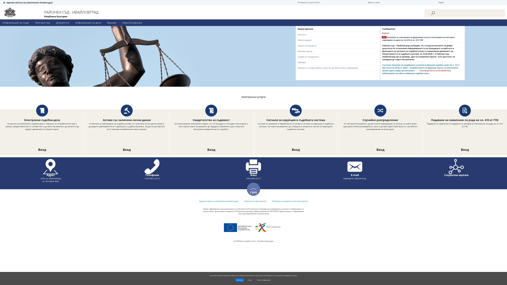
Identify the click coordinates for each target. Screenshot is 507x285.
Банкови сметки (305, 51)
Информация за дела (88, 22)
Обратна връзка (132, 22)
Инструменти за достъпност (309, 2)
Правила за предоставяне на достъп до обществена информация (328, 68)
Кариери (302, 62)
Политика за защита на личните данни (290, 201)
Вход (42, 149)
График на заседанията (308, 57)
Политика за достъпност (255, 201)
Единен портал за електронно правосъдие (30, 2)
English (441, 2)
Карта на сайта (374, 2)
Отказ (250, 280)
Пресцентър (42, 22)
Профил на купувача (307, 45)
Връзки (111, 22)
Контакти (302, 34)
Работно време (304, 40)
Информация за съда (16, 22)
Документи (62, 22)
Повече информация (263, 280)
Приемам (240, 280)
